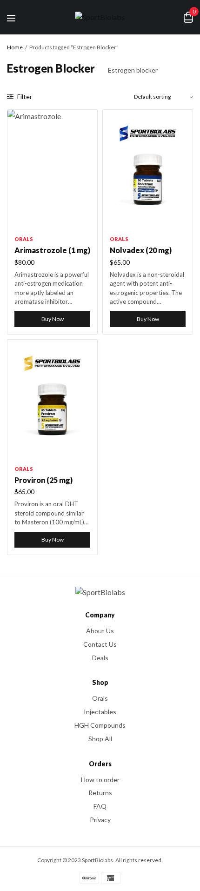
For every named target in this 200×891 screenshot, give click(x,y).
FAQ (100, 806)
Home (15, 47)
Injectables (100, 712)
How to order (100, 779)
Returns (100, 793)
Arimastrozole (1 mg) (52, 250)
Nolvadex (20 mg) (141, 250)
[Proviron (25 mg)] (52, 399)
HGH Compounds (100, 725)
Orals (23, 239)
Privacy (100, 820)
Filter (24, 96)
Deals (100, 657)
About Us (100, 631)
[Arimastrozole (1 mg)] (52, 169)
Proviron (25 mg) (43, 480)
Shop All (100, 739)
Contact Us (100, 644)
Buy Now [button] (52, 318)
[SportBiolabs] (100, 17)
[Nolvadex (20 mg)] (148, 169)
